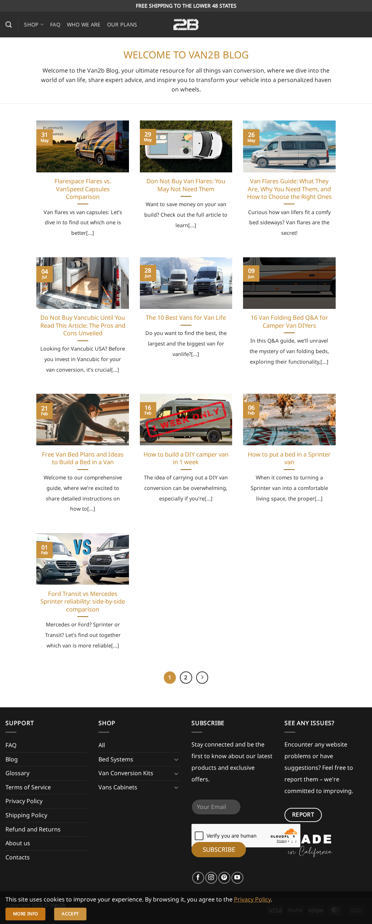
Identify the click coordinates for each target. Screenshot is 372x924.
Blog (11, 759)
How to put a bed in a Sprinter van (289, 458)
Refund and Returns (33, 829)
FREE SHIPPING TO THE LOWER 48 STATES (186, 5)
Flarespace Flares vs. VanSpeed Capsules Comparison (82, 189)
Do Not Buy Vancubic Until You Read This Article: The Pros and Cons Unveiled (82, 325)
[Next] (202, 677)
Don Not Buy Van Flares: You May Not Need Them (185, 185)
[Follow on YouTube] (237, 878)
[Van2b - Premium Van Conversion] (186, 24)
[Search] (8, 24)
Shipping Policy (26, 815)
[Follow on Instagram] (211, 878)
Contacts (17, 857)
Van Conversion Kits (125, 773)
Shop (31, 24)
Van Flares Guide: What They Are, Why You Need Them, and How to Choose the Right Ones (289, 189)
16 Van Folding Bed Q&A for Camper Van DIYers (289, 321)
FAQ (55, 24)
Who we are (84, 24)
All (101, 745)
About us (17, 843)
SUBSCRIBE (219, 849)
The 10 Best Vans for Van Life (186, 318)
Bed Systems (115, 759)
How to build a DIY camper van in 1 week (186, 458)
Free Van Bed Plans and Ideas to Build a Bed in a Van (83, 458)
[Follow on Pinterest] (224, 878)
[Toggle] (176, 759)
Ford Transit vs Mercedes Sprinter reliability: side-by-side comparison (82, 601)
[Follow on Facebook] (198, 878)
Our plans (122, 24)
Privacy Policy (24, 801)
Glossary (17, 773)
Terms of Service (28, 787)
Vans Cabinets (117, 787)
